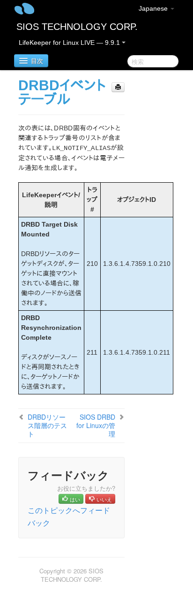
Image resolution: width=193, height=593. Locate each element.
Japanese (154, 8)
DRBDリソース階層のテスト (47, 425)
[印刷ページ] (118, 87)
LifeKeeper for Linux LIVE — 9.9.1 (70, 42)
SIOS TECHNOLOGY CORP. (77, 26)
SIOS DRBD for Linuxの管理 (95, 425)
